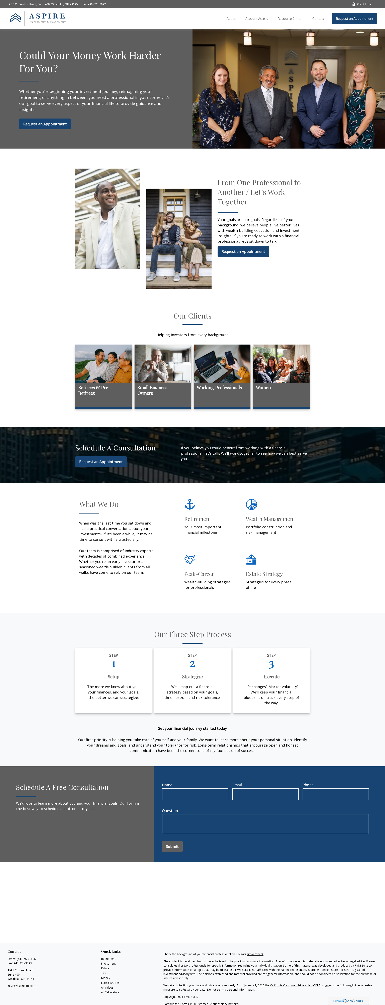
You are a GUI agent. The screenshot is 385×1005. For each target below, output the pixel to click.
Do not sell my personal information (230, 989)
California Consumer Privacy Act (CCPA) (295, 985)
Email (237, 784)
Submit (172, 846)
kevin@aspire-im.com (21, 986)
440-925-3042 (97, 4)
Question (170, 810)
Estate (105, 968)
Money (105, 978)
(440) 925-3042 (26, 959)
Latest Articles (110, 983)
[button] (231, 18)
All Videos (107, 987)
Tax (103, 973)
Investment (108, 963)
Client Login (364, 4)
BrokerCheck (255, 954)
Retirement (108, 959)
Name (167, 784)
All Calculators (110, 992)
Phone (308, 784)
